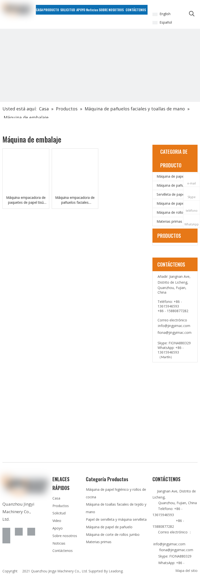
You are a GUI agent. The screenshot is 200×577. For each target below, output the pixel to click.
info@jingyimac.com (174, 325)
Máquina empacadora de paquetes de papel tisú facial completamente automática (26, 200)
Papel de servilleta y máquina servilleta (116, 519)
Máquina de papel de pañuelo (109, 527)
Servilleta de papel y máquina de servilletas (177, 194)
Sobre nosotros (64, 535)
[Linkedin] (19, 532)
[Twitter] (31, 532)
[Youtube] (6, 539)
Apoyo (57, 528)
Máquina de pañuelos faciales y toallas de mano (177, 185)
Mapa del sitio (186, 570)
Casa (56, 498)
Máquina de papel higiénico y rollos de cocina (177, 176)
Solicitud (59, 513)
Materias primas (169, 221)
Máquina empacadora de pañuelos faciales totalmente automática (75, 200)
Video (56, 520)
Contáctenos (62, 550)
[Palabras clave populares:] (192, 14)
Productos (60, 505)
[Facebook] (6, 532)
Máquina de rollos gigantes (177, 212)
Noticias (58, 543)
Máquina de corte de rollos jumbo (113, 534)
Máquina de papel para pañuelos (177, 203)
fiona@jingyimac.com (174, 332)
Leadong (116, 571)
